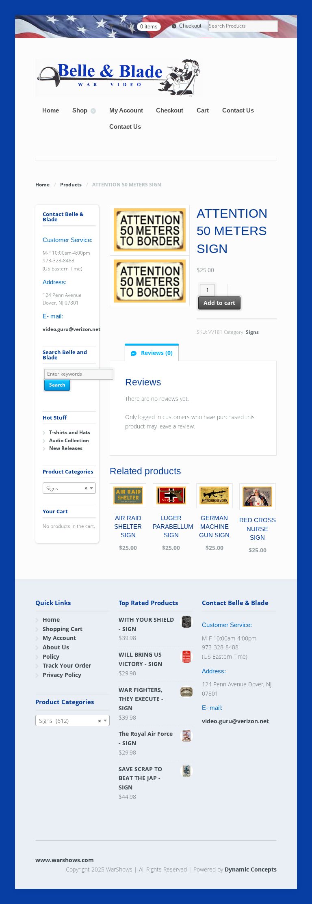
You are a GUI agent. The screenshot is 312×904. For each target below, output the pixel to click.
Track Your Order (67, 665)
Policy (51, 656)
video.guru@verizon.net (71, 329)
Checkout (190, 26)
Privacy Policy (62, 675)
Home (50, 110)
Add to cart (219, 303)
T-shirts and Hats (69, 432)
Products (71, 184)
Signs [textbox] (66, 488)
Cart (203, 110)
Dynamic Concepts (251, 869)
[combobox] (69, 488)
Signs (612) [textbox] (70, 720)
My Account (126, 110)
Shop (79, 110)
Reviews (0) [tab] (156, 353)
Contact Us (238, 110)
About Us (56, 647)
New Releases (65, 448)
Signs (252, 332)
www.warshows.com (64, 860)
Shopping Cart (62, 629)
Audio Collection (69, 440)
